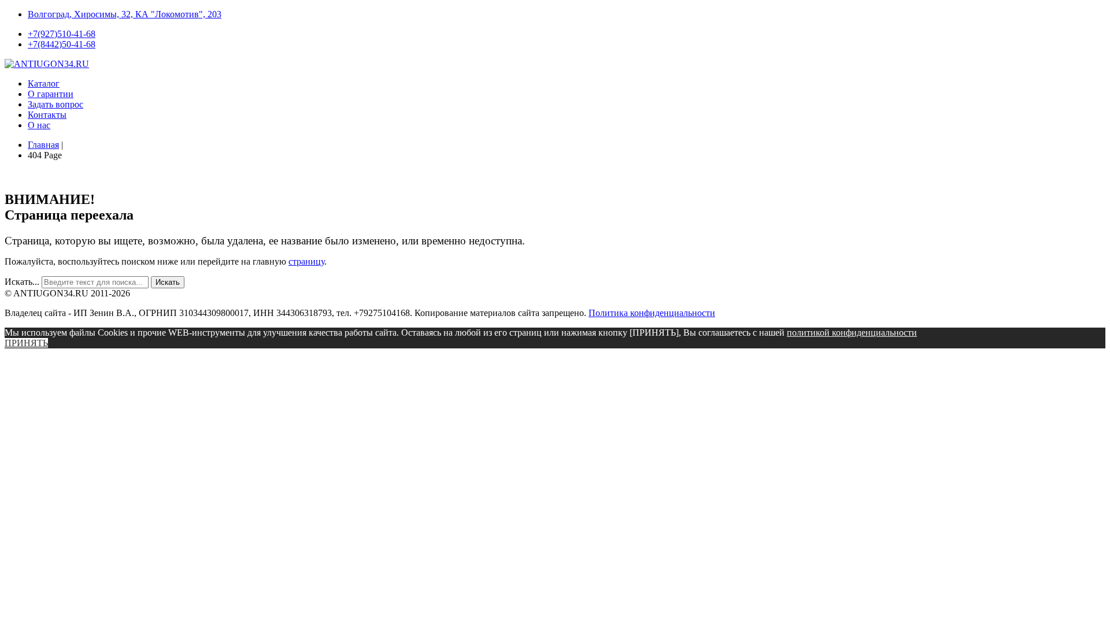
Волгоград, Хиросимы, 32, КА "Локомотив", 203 (124, 14)
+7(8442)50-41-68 (61, 44)
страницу (306, 261)
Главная (43, 145)
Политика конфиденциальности (652, 313)
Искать (168, 282)
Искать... (22, 282)
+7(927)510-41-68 (61, 34)
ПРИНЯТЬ (26, 343)
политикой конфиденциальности (852, 332)
